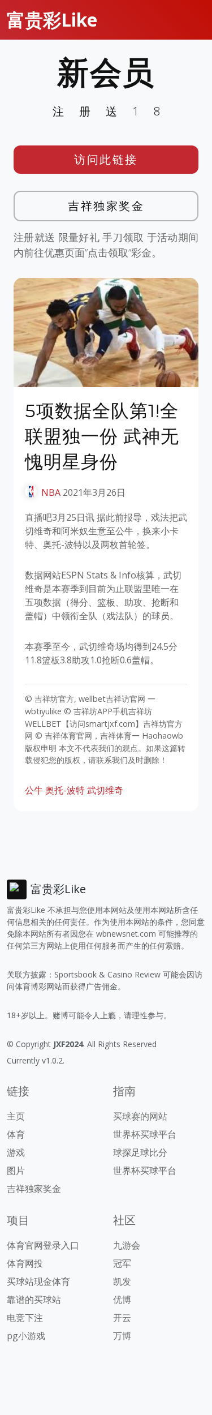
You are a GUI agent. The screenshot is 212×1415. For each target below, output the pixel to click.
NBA (50, 492)
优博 (122, 1299)
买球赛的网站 (140, 1116)
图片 (16, 1170)
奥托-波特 (65, 790)
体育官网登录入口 (43, 1245)
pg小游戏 (26, 1336)
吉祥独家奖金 (106, 205)
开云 (122, 1317)
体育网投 (25, 1263)
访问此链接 (106, 159)
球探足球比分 (140, 1152)
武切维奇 (105, 790)
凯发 (122, 1281)
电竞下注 (25, 1317)
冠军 (122, 1263)
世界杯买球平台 (144, 1134)
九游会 (126, 1245)
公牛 (34, 790)
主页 (16, 1116)
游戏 (16, 1152)
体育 (16, 1134)
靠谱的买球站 (34, 1299)
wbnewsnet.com (126, 933)
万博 (122, 1336)
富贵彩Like (52, 19)
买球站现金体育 (38, 1281)
